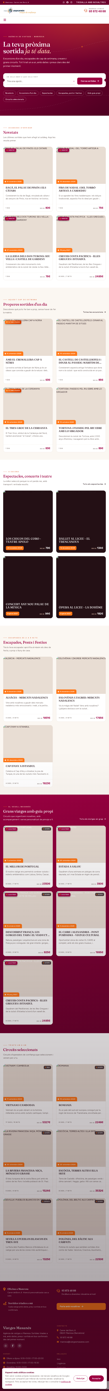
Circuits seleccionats (14, 99)
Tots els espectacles (93, 484)
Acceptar (96, 1378)
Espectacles (47, 93)
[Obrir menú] (4, 20)
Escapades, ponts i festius (70, 93)
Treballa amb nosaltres (91, 2)
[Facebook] (67, 2)
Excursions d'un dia (27, 93)
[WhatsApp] (64, 2)
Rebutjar (81, 1378)
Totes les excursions (93, 312)
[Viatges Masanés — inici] (20, 10)
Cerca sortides (88, 81)
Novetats (9, 93)
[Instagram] (71, 2)
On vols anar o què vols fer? (22, 77)
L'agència (61, 1363)
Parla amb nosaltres (70, 1306)
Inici (58, 1359)
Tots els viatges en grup (91, 819)
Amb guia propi (94, 93)
